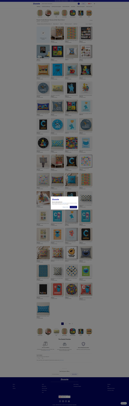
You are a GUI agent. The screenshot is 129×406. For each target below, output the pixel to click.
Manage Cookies (66, 207)
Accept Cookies (73, 207)
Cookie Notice (64, 203)
